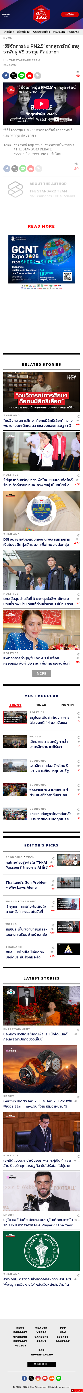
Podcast (20, 1332)
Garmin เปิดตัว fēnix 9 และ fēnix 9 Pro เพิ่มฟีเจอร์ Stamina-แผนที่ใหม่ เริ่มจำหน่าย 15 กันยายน (37, 1103)
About (41, 1341)
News (7, 38)
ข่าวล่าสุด (9, 32)
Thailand (11, 415)
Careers (41, 1337)
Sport (8, 1096)
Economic (37, 761)
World (35, 736)
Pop (63, 1328)
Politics (11, 475)
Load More (41, 1294)
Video (41, 1332)
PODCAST (73, 32)
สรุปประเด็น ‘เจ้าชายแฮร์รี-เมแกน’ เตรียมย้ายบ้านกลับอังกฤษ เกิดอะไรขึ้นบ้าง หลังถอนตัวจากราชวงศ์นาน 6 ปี (27, 932)
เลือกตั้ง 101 (24, 32)
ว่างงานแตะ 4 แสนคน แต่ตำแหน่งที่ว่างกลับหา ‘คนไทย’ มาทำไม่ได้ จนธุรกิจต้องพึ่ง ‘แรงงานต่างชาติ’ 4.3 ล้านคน (51, 792)
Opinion (20, 1337)
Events (63, 1337)
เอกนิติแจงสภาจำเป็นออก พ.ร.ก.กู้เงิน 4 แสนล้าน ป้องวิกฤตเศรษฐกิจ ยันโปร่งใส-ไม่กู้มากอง (37, 1163)
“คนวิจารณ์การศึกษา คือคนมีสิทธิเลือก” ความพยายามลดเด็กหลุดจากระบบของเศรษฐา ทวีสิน (38, 423)
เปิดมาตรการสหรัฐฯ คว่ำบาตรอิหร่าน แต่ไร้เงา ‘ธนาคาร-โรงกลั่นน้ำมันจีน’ (49, 744)
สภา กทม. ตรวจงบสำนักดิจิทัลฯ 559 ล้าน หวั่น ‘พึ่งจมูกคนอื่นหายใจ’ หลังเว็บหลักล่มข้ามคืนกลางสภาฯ (37, 1282)
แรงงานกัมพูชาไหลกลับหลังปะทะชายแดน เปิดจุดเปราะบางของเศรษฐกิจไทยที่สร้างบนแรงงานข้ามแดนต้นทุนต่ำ (51, 816)
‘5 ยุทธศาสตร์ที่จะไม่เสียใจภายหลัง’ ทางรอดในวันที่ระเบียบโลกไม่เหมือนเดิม (26, 909)
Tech (30, 857)
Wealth (41, 1328)
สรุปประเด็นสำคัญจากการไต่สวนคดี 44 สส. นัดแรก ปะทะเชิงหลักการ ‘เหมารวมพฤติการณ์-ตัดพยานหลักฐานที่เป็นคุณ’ (49, 720)
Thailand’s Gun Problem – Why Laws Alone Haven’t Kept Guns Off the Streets (26, 885)
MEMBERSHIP (41, 1364)
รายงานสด (59, 32)
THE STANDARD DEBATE (33, 149)
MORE (41, 673)
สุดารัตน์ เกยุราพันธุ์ (28, 145)
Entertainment (16, 1029)
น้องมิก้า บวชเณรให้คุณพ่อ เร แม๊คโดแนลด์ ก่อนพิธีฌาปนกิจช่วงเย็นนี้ (35, 1037)
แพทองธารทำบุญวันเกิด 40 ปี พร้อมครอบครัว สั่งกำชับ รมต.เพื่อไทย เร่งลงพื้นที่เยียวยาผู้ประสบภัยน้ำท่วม (36, 660)
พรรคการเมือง (41, 32)
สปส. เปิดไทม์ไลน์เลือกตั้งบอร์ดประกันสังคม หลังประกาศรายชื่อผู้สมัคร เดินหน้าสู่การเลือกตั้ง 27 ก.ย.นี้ (26, 955)
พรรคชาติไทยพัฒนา (60, 145)
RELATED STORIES (41, 364)
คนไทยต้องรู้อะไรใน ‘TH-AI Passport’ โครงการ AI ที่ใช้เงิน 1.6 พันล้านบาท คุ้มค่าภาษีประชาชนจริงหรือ (27, 865)
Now (63, 1332)
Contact (63, 1341)
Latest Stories (41, 978)
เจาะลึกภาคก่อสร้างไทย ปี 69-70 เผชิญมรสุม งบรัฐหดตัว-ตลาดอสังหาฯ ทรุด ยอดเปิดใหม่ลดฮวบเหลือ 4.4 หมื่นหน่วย (49, 768)
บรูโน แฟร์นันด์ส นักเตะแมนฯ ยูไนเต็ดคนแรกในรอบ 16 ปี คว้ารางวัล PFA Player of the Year (38, 1222)
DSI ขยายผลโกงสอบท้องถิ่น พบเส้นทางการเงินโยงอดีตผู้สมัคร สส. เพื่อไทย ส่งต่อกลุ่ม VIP (36, 542)
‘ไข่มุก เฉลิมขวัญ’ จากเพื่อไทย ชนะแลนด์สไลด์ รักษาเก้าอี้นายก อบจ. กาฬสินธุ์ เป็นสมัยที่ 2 (38, 482)
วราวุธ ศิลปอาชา (27, 153)
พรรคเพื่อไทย (52, 153)
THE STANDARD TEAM (24, 60)
